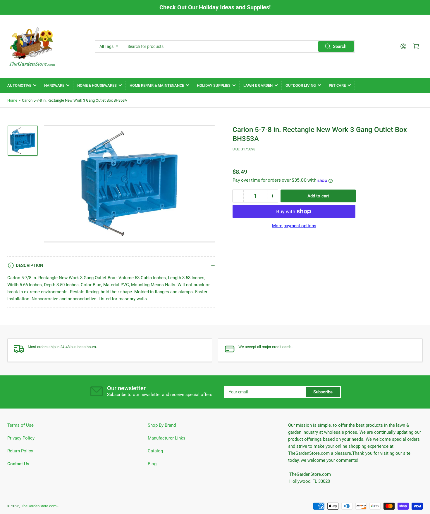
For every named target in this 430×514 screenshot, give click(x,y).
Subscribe (323, 392)
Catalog (155, 451)
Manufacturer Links (166, 438)
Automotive (19, 85)
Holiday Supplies (214, 85)
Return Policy (20, 451)
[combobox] (239, 46)
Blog (152, 463)
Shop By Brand (162, 425)
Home (12, 100)
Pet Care (337, 85)
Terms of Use (20, 425)
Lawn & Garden (258, 85)
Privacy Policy (21, 438)
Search (339, 46)
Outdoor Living (300, 85)
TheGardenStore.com (38, 506)
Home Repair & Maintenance (157, 85)
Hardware (54, 85)
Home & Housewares (97, 85)
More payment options (294, 225)
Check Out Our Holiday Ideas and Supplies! (215, 7)
